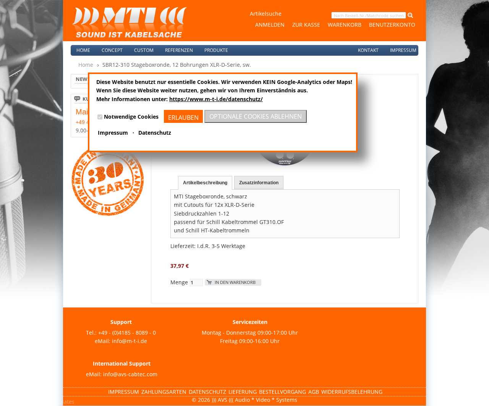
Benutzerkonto (392, 24)
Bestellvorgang (282, 391)
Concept (112, 50)
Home (83, 50)
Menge (179, 282)
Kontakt (368, 50)
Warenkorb (344, 24)
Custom (144, 50)
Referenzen (179, 50)
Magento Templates (49, 401)
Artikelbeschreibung (205, 182)
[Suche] (409, 15)
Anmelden (270, 24)
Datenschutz (207, 391)
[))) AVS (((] (129, 22)
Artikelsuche (266, 13)
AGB (313, 391)
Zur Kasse (306, 24)
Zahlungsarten (163, 391)
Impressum (403, 50)
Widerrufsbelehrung (351, 391)
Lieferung (242, 391)
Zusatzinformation (259, 182)
